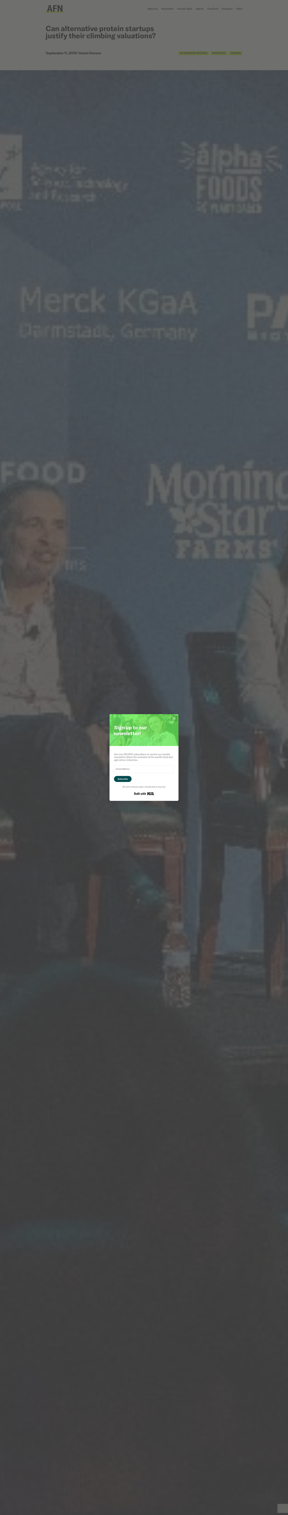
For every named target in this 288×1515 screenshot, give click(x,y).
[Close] (174, 718)
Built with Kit (144, 793)
